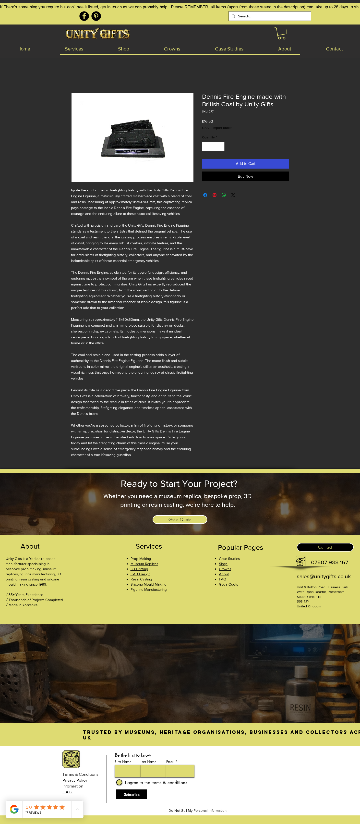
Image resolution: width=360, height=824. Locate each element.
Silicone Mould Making (149, 584)
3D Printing (139, 569)
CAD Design (140, 574)
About (224, 574)
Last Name (148, 761)
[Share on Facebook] (205, 195)
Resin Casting (141, 579)
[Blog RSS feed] (284, 764)
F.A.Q (67, 791)
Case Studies (229, 558)
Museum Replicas (144, 564)
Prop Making (141, 558)
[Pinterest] (96, 16)
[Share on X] (233, 195)
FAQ (222, 579)
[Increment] (221, 146)
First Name (123, 761)
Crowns (225, 569)
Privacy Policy (74, 780)
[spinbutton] (213, 146)
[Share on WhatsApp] (224, 195)
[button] (282, 33)
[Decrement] (206, 146)
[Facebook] (84, 16)
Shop (223, 564)
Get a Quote (228, 584)
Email (170, 761)
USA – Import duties (217, 128)
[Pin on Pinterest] (214, 195)
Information (72, 786)
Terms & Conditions (80, 774)
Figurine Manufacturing (149, 589)
